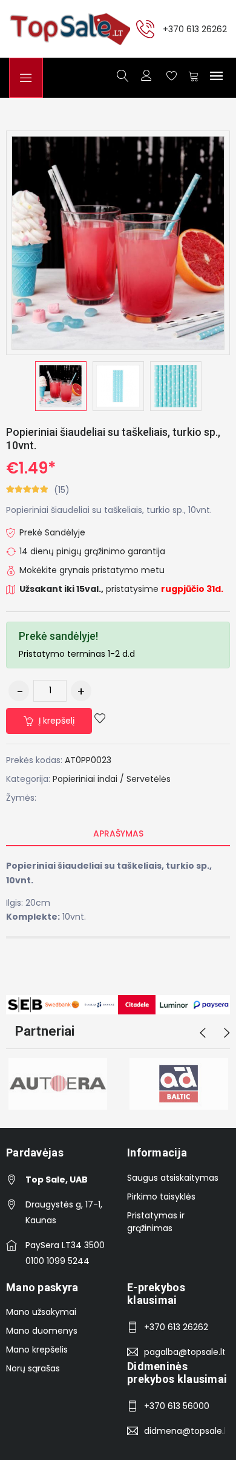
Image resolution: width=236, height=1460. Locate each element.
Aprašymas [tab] (118, 833)
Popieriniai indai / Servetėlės (112, 779)
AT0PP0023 (88, 760)
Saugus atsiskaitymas (172, 1178)
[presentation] (203, 1033)
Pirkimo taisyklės (161, 1196)
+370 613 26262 (195, 28)
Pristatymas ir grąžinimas (156, 1221)
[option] (61, 386)
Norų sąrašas (33, 1368)
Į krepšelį (55, 721)
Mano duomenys (41, 1331)
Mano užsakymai (41, 1312)
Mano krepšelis (37, 1349)
